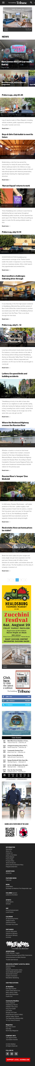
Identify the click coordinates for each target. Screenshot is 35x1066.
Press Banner (10, 1014)
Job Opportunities (11, 1037)
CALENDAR (9, 916)
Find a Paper (9, 859)
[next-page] (25, 580)
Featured (8, 880)
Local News (9, 886)
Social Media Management (14, 972)
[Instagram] (11, 1053)
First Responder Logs (25, 888)
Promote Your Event (12, 924)
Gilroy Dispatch (10, 1003)
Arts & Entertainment (12, 910)
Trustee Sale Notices (12, 959)
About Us (8, 851)
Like (29, 696)
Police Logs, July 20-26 (12, 95)
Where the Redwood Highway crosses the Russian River (15, 424)
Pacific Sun (9, 996)
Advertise (8, 873)
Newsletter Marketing (12, 977)
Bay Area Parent (11, 1026)
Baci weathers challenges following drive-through (13, 277)
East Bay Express (11, 988)
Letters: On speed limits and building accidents (14, 375)
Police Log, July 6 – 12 (11, 325)
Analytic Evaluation (11, 976)
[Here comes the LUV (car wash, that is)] (17, 55)
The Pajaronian (10, 1018)
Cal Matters (15, 888)
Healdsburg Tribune (12, 1005)
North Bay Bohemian (12, 994)
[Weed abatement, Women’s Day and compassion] (14, 80)
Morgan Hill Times (11, 1012)
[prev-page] (9, 580)
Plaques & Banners (11, 866)
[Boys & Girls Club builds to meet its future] (17, 149)
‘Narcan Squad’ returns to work (16, 185)
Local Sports (9, 902)
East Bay (8, 1028)
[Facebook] (7, 1053)
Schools (8, 904)
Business (8, 888)
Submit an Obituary (11, 933)
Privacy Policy (10, 861)
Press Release (10, 857)
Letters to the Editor (12, 895)
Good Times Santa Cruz (13, 990)
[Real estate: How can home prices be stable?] (17, 542)
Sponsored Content (12, 974)
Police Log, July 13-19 (11, 232)
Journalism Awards (12, 1039)
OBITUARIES (10, 929)
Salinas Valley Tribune (12, 1016)
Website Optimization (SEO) (14, 970)
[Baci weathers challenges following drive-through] (17, 291)
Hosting (8, 968)
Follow (27, 700)
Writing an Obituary (12, 935)
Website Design (10, 966)
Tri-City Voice (10, 1020)
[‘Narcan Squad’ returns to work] (17, 198)
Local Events (9, 912)
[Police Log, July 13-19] (17, 244)
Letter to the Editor (11, 855)
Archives (8, 937)
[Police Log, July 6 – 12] (17, 337)
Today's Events (10, 920)
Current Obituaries (11, 931)
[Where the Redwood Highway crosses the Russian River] (17, 437)
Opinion (15, 893)
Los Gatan (9, 1010)
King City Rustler (11, 1008)
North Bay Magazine (12, 1030)
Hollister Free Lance (12, 1006)
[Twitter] (16, 1053)
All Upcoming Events (12, 918)
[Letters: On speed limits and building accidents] (17, 388)
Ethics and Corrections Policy (14, 864)
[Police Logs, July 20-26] (17, 107)
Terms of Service (11, 863)
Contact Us (9, 853)
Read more (5, 128)
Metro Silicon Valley (12, 992)
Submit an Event (11, 922)
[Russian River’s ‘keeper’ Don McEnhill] (17, 491)
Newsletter (9, 849)
